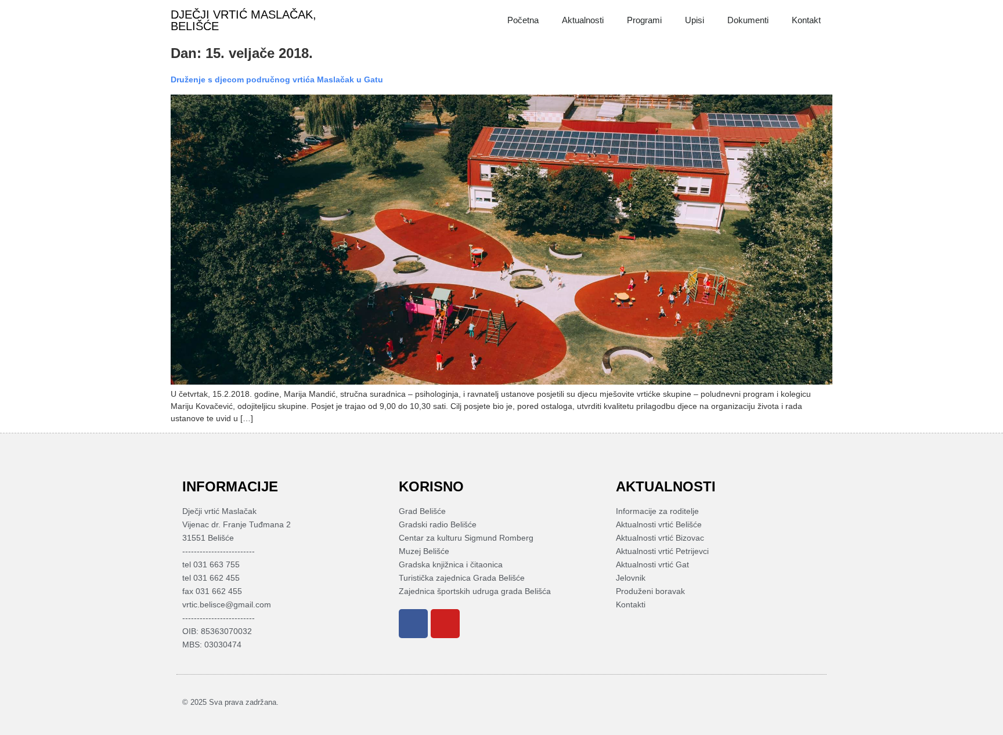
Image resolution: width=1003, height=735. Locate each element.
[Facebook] (413, 623)
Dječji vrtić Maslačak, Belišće (243, 20)
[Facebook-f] (797, 702)
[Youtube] (445, 623)
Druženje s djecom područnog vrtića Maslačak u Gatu (277, 79)
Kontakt (806, 20)
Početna (523, 20)
